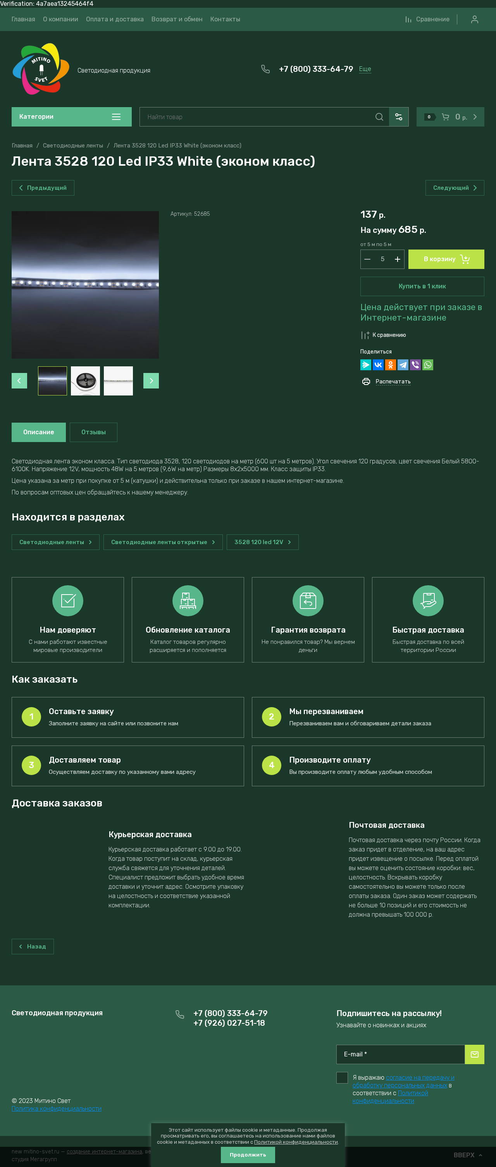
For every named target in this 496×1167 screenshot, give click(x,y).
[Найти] (379, 117)
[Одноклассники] (390, 364)
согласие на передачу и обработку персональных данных (404, 1081)
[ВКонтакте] (378, 364)
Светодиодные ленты (73, 145)
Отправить (474, 1054)
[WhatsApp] (427, 364)
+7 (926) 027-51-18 (229, 1023)
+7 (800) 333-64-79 (316, 69)
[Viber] (415, 364)
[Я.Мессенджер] (365, 364)
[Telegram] (403, 364)
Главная (22, 145)
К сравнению (389, 335)
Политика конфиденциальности (57, 1108)
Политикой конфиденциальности (390, 1097)
